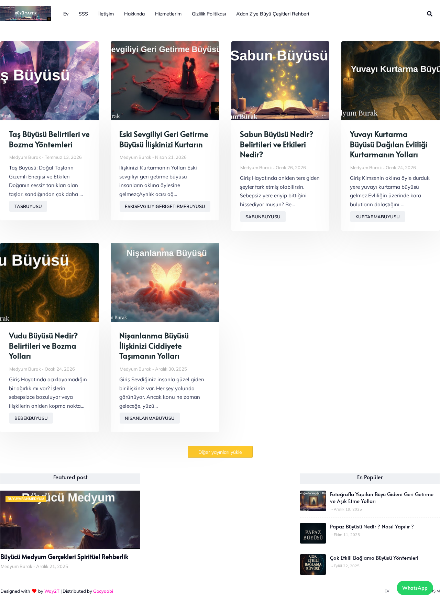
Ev (387, 591)
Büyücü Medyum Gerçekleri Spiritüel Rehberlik (64, 556)
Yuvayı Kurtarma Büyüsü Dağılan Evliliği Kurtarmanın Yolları (389, 144)
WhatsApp (415, 588)
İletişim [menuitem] (106, 14)
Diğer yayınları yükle (220, 452)
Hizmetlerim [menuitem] (168, 14)
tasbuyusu (28, 206)
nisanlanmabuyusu (150, 418)
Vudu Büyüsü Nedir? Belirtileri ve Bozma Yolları (43, 345)
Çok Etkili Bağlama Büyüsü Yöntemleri (374, 557)
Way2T (51, 591)
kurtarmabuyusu (377, 216)
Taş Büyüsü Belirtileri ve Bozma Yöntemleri (49, 139)
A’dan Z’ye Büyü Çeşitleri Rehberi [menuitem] (272, 14)
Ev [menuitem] (65, 14)
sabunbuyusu (262, 216)
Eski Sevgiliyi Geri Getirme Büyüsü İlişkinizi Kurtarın (163, 139)
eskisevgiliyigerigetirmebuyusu (165, 206)
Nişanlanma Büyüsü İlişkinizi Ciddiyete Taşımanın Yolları (154, 345)
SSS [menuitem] (83, 14)
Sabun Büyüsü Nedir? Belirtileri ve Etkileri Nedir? (276, 144)
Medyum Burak (25, 157)
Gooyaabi (103, 591)
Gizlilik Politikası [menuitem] (209, 14)
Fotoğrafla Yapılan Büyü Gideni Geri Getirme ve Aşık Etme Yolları (381, 497)
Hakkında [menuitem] (134, 14)
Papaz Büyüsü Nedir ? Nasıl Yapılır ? (372, 526)
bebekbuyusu (31, 418)
